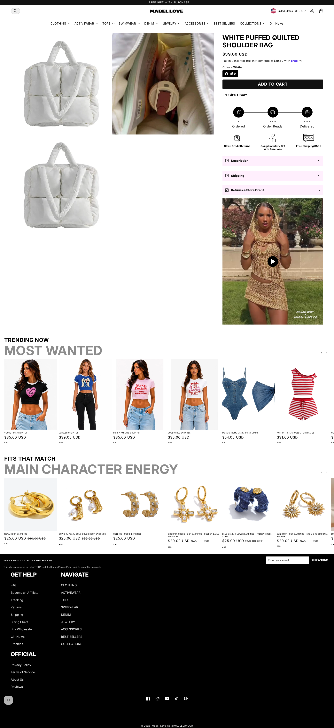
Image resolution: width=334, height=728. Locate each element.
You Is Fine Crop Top (15, 433)
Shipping (17, 615)
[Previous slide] (321, 353)
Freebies (17, 644)
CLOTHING (69, 585)
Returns (16, 607)
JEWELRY (68, 622)
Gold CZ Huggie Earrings (127, 534)
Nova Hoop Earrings (15, 534)
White (230, 73)
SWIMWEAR (69, 607)
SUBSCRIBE (319, 560)
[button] (15, 11)
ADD (6, 442)
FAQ (14, 585)
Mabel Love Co (161, 725)
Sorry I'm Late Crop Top (126, 433)
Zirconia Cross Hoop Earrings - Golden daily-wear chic (194, 535)
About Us (17, 679)
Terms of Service (23, 672)
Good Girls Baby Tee (179, 433)
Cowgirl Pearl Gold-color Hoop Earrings (82, 534)
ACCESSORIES (71, 629)
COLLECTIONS (71, 644)
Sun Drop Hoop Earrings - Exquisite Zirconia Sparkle (302, 535)
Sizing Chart (19, 622)
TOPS (65, 600)
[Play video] (272, 261)
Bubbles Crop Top (69, 433)
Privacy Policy (21, 665)
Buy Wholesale (21, 629)
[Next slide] (327, 353)
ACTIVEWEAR (71, 592)
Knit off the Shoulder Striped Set (296, 433)
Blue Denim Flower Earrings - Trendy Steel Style (247, 535)
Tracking (17, 600)
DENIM (66, 615)
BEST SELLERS (71, 637)
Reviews (17, 687)
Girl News (18, 637)
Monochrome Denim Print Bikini (240, 433)
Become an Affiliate (24, 592)
